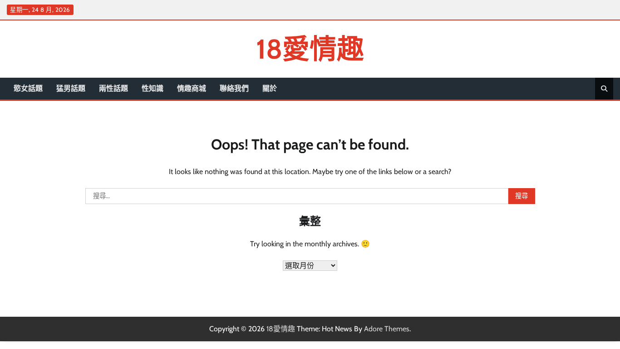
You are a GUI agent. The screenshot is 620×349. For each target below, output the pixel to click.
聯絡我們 (234, 88)
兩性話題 (113, 88)
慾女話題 (28, 88)
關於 (269, 88)
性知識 (152, 88)
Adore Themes (386, 328)
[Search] (604, 88)
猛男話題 (70, 88)
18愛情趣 (310, 48)
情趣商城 (191, 88)
